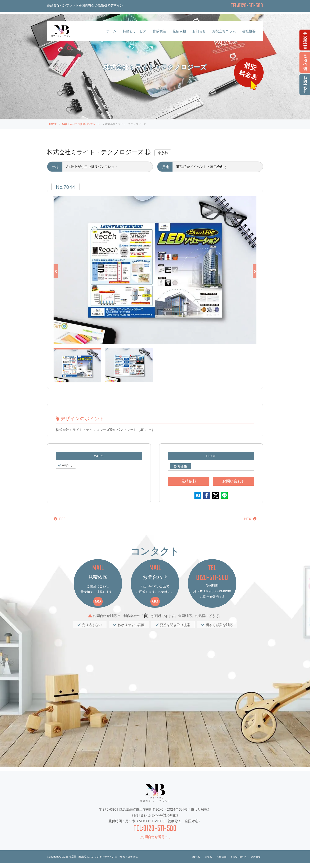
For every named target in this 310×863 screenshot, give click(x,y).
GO (98, 601)
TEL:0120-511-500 (155, 829)
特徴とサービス (134, 31)
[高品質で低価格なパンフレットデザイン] (61, 33)
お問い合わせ (233, 481)
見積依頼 (179, 31)
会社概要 (249, 31)
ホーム (111, 31)
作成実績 (159, 31)
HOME (53, 124)
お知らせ (199, 31)
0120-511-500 (212, 578)
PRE (62, 519)
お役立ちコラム (224, 31)
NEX (247, 519)
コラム (208, 856)
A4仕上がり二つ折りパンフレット (81, 124)
